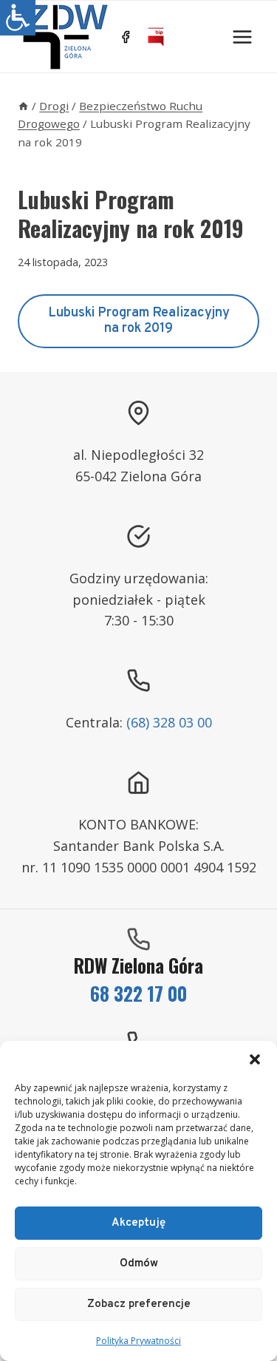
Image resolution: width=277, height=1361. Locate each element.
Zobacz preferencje (139, 1304)
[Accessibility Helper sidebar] (17, 17)
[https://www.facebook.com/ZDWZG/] (125, 37)
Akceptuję (138, 1223)
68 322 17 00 (138, 993)
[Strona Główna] (23, 105)
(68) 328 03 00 (169, 722)
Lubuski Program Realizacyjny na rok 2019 (139, 321)
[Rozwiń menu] (242, 36)
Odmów (139, 1264)
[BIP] (156, 37)
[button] (254, 1059)
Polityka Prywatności (138, 1340)
